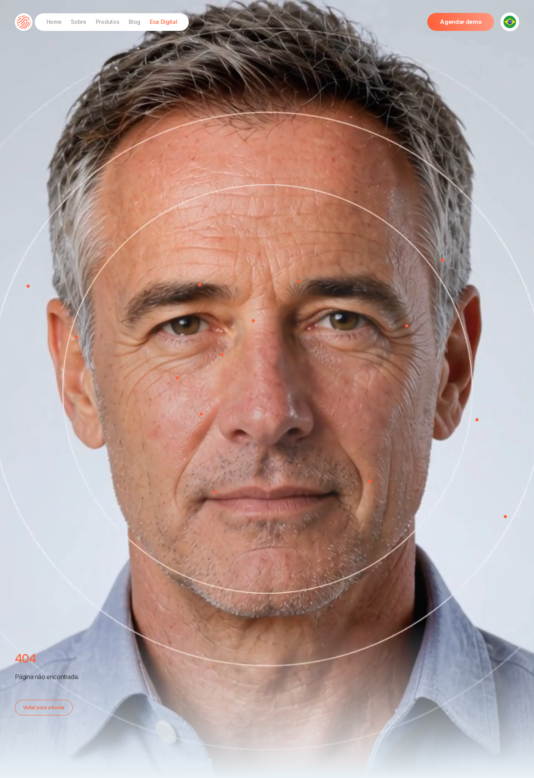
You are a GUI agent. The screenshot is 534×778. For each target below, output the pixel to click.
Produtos (107, 21)
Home (54, 21)
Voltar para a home (44, 707)
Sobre (78, 21)
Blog (134, 21)
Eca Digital (163, 21)
